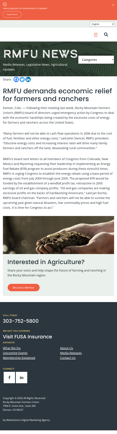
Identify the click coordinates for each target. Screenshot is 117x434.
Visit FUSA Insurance (27, 336)
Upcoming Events (15, 353)
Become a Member (23, 287)
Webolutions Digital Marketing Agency (28, 420)
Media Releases (71, 353)
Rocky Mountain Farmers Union (21, 402)
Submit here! (12, 14)
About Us (66, 348)
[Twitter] (22, 79)
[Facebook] (16, 79)
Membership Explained (19, 358)
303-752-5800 (21, 321)
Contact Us (68, 358)
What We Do (12, 348)
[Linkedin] (28, 79)
